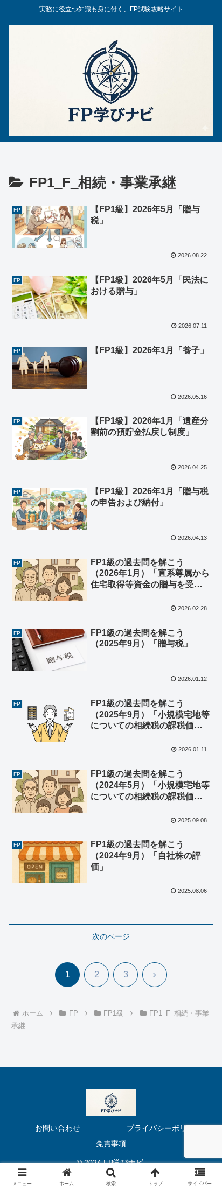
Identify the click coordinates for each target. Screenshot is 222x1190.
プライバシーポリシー (164, 1128)
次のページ (111, 936)
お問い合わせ (57, 1128)
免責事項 (111, 1143)
